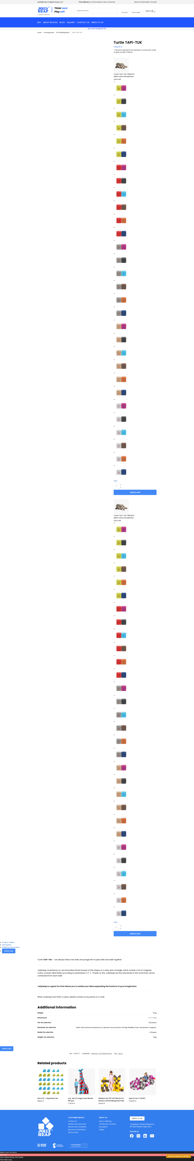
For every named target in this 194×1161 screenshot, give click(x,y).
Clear (115, 481)
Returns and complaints (77, 1127)
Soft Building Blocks (62, 33)
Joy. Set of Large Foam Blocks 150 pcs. (80, 1099)
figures (120, 1054)
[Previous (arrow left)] (109, 39)
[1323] (121, 272)
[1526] (121, 471)
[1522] (121, 418)
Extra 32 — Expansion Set (47, 1098)
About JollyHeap (105, 1121)
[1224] (121, 206)
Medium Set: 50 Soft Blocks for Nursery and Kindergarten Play (111, 1099)
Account (125, 12)
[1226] (121, 232)
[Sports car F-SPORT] (142, 1082)
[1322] (121, 259)
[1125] (121, 140)
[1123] (121, 113)
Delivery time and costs (77, 1124)
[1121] (121, 87)
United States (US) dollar (13, 1157)
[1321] (121, 245)
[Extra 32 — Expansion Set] (51, 1082)
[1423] (121, 351)
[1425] (121, 378)
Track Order (136, 12)
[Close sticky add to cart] (114, 57)
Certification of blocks (107, 1124)
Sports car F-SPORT (137, 1098)
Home (39, 33)
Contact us (72, 1121)
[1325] (121, 298)
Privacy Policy (73, 1132)
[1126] (121, 153)
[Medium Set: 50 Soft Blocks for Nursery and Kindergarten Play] (112, 1082)
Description (6, 945)
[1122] (121, 100)
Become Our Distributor (77, 1130)
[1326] (121, 312)
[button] (150, 11)
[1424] (121, 365)
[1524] (121, 444)
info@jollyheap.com (55, 2)
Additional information (11, 947)
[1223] (121, 193)
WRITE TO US (137, 1118)
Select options (51, 1105)
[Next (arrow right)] (111, 39)
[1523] (121, 431)
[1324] (121, 285)
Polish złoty (7, 1160)
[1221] (121, 166)
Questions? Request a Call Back (178, 1156)
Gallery (101, 1130)
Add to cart (135, 492)
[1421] (121, 325)
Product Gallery (8, 942)
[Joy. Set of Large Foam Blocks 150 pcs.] (81, 1082)
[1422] (121, 338)
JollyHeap (94, 1054)
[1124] (121, 126)
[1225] (121, 219)
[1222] (121, 179)
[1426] (121, 391)
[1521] (121, 404)
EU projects (103, 1127)
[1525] (121, 457)
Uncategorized (49, 33)
